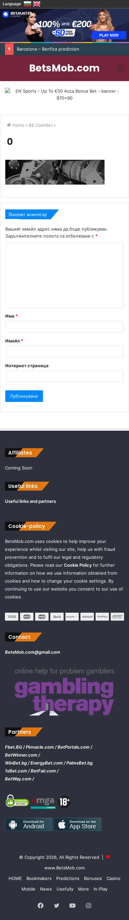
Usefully (65, 889)
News (46, 889)
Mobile (28, 889)
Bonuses (93, 878)
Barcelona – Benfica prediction (48, 49)
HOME (15, 878)
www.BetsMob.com (64, 867)
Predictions (67, 878)
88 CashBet (41, 125)
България (27, 4)
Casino (113, 878)
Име (11, 316)
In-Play (101, 889)
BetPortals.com (74, 747)
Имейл (14, 340)
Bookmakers (39, 878)
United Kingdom (37, 4)
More (83, 889)
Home (17, 125)
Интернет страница (27, 365)
